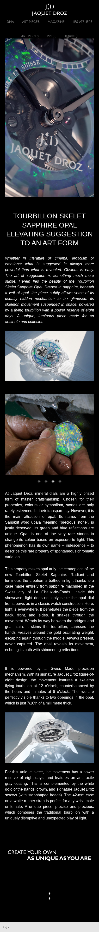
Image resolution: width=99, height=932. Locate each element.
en (5, 927)
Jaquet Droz (7, 9)
